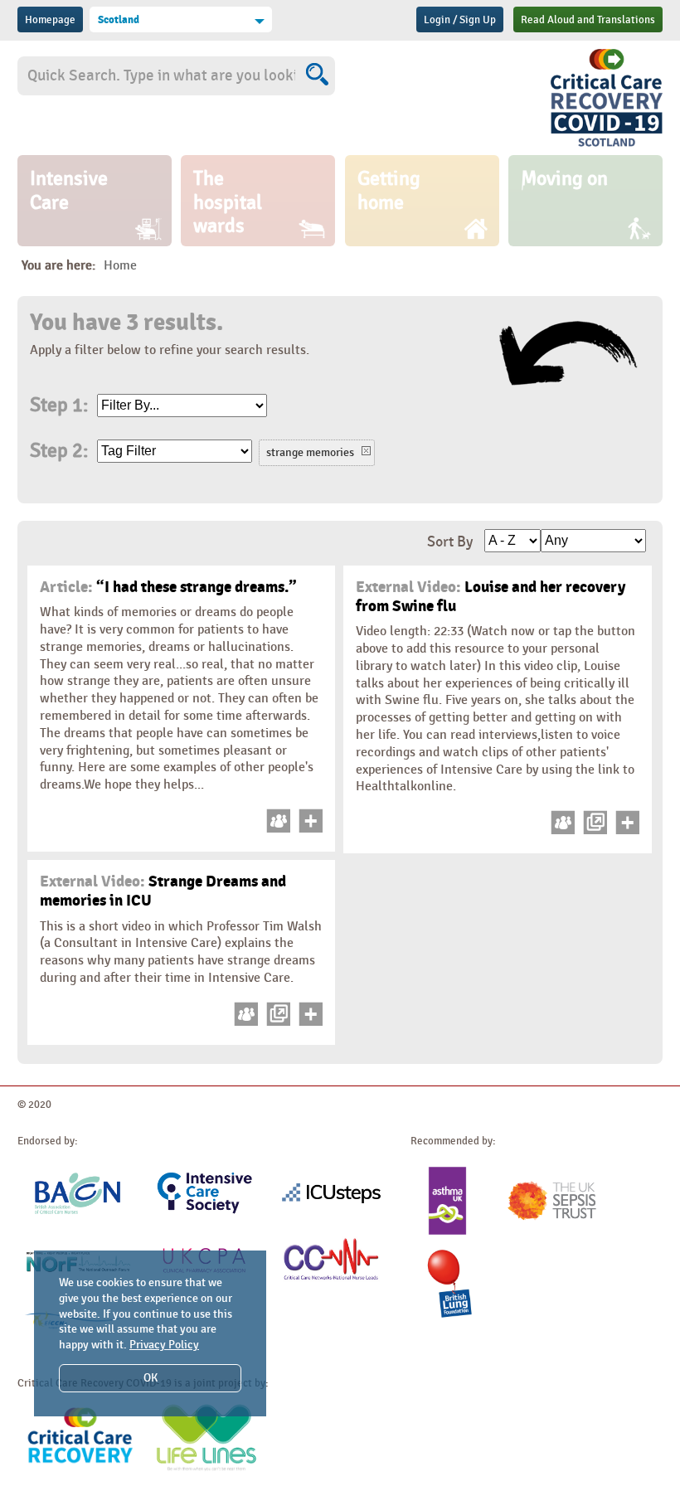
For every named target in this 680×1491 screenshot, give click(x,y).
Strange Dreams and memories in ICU (163, 891)
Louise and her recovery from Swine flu (490, 596)
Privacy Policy (164, 1345)
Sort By (450, 542)
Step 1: (59, 405)
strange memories (310, 452)
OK (150, 1378)
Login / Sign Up (460, 20)
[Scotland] (607, 146)
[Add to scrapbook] (308, 829)
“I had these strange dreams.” (168, 587)
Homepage (50, 20)
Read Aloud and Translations (588, 20)
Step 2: (59, 451)
